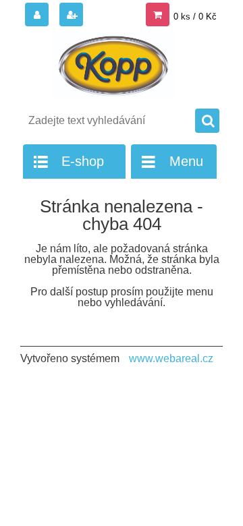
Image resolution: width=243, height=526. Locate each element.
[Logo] (113, 66)
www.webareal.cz (171, 358)
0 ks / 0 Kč (195, 16)
